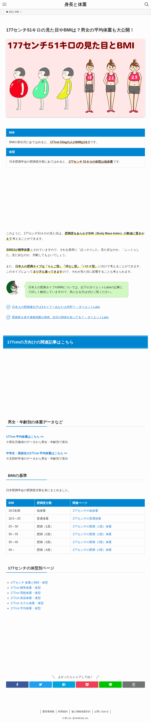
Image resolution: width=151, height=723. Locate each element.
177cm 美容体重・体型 (25, 598)
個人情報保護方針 (81, 711)
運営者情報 (48, 711)
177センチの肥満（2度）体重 (92, 534)
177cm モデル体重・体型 (27, 603)
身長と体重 (75, 4)
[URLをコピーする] (133, 684)
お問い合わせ (101, 711)
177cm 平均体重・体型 (25, 608)
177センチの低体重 (85, 510)
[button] (17, 684)
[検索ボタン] (146, 4)
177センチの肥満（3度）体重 (92, 542)
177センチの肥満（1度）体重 (92, 526)
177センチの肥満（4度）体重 (92, 549)
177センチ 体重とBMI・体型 (29, 582)
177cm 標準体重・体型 (25, 587)
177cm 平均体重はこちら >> (25, 436)
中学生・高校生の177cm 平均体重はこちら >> (36, 453)
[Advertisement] (75, 199)
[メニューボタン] (4, 4)
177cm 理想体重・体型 (25, 592)
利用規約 (63, 711)
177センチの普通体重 (87, 518)
